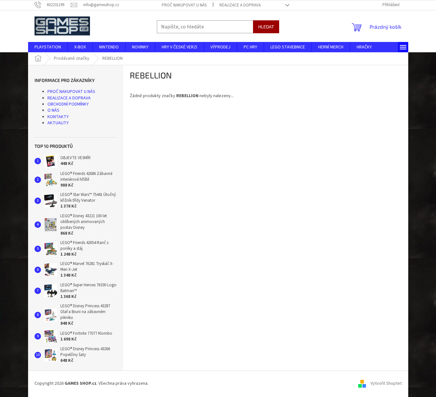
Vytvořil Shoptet (386, 384)
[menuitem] (47, 47)
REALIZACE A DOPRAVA (240, 5)
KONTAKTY (58, 117)
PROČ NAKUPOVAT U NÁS (184, 5)
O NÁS (53, 110)
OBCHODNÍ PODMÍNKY (68, 104)
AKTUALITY (58, 123)
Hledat (266, 26)
